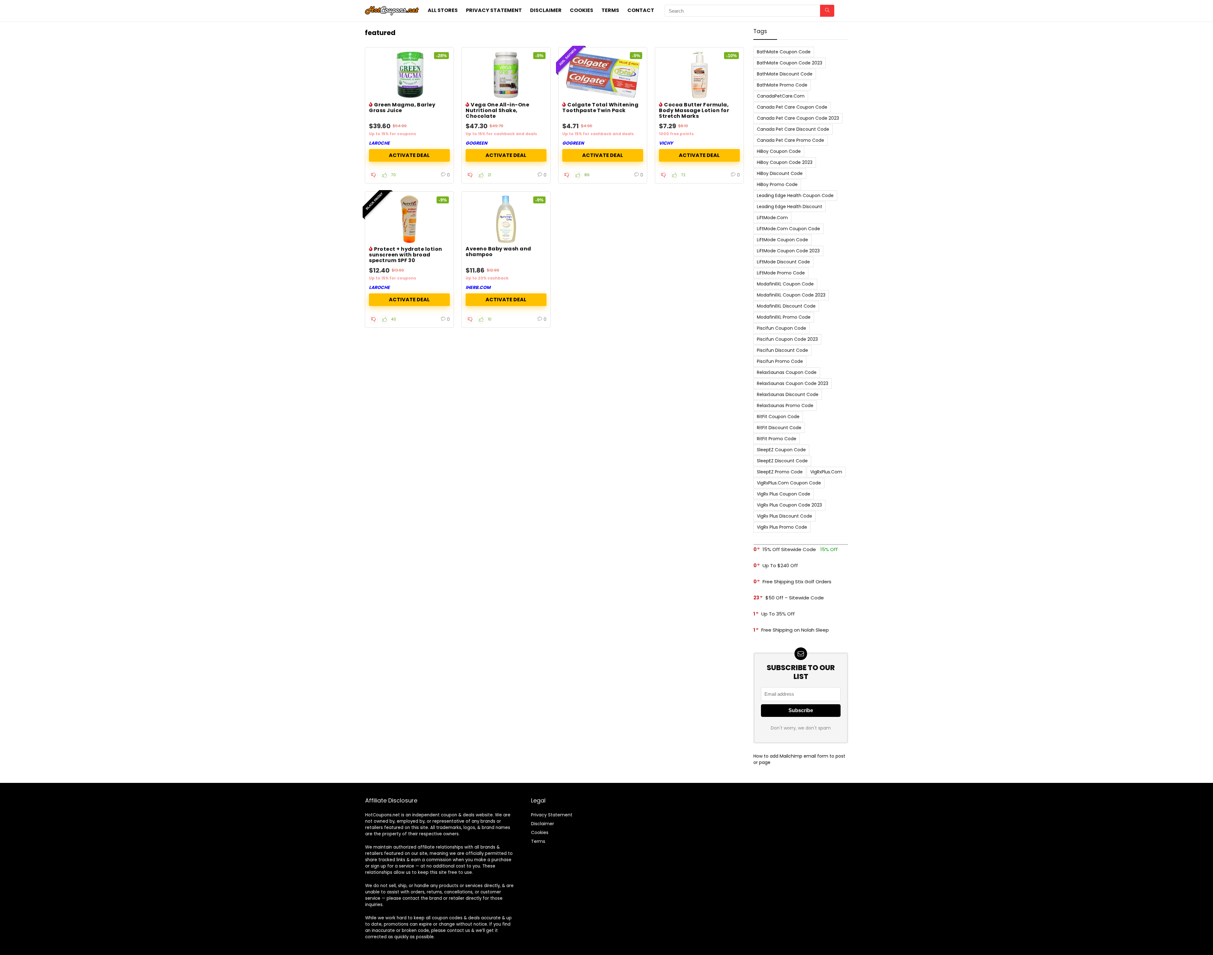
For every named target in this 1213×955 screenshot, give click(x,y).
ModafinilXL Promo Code (784, 317)
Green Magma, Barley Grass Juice (402, 107)
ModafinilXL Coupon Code (785, 284)
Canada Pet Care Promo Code (790, 140)
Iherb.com (478, 287)
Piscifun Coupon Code (781, 328)
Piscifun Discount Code (782, 350)
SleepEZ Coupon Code (781, 450)
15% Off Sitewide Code (789, 549)
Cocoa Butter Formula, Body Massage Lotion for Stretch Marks (694, 110)
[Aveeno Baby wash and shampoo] (506, 219)
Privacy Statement (494, 10)
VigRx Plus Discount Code (784, 516)
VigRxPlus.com (826, 472)
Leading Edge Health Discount (789, 206)
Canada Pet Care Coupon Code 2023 (798, 118)
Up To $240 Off (780, 565)
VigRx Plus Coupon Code (783, 494)
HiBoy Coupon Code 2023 (784, 162)
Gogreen (476, 143)
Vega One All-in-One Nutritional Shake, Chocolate (497, 110)
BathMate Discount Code (784, 74)
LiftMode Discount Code (783, 262)
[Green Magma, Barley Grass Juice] (409, 75)
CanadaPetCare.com (781, 96)
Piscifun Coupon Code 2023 (787, 339)
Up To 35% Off (778, 613)
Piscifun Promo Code (780, 361)
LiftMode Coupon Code (782, 240)
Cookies (581, 10)
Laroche (379, 143)
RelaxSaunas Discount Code (787, 394)
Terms (610, 10)
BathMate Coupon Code (784, 52)
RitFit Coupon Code (778, 416)
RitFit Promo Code (776, 438)
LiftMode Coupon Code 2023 (788, 251)
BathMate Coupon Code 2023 (789, 63)
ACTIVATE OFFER (409, 155)
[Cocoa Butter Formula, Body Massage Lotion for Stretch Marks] (699, 75)
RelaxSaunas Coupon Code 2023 (792, 383)
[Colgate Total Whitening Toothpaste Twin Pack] (602, 75)
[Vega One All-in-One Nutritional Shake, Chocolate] (506, 75)
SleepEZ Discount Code (782, 461)
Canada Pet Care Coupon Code (792, 107)
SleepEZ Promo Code (780, 472)
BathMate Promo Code (782, 85)
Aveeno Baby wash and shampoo (498, 251)
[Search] (827, 11)
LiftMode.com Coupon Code (788, 228)
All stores (443, 10)
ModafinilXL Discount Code (786, 306)
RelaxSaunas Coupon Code (787, 372)
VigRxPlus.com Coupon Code (789, 483)
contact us (458, 931)
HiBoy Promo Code (777, 184)
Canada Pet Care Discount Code (793, 129)
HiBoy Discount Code (780, 173)
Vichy (666, 143)
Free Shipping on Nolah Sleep (795, 630)
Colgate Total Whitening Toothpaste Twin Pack (600, 107)
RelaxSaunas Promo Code (785, 405)
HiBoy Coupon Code (779, 151)
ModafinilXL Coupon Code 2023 (791, 295)
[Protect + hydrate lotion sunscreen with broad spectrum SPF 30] (409, 219)
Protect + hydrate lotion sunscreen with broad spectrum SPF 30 (405, 254)
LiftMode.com (772, 217)
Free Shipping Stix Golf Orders (797, 581)
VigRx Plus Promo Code (782, 527)
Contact (640, 10)
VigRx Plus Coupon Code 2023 (789, 505)
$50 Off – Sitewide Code (794, 597)
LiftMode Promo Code (781, 273)
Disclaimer (546, 10)
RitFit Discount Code (779, 427)
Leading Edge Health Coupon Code (795, 195)
